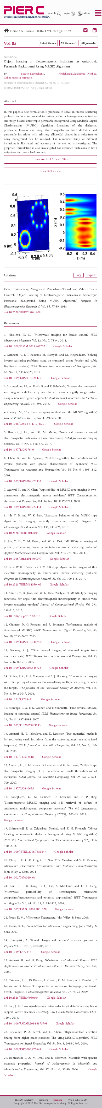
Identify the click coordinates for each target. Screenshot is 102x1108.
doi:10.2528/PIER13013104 (21, 533)
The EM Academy (24, 1100)
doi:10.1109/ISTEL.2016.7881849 (25, 852)
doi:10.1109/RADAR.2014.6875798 (25, 1024)
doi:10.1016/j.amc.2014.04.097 (23, 559)
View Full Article (51, 171)
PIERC (40, 31)
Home (14, 31)
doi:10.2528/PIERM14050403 (22, 585)
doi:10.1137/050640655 (19, 789)
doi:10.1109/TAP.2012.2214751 (23, 378)
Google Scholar (44, 88)
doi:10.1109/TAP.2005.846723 (22, 668)
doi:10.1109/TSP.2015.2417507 (23, 642)
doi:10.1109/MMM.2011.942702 (24, 346)
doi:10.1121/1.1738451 (18, 699)
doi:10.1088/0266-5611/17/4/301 (25, 424)
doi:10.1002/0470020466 (19, 878)
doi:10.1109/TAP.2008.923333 (22, 481)
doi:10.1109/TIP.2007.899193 (22, 725)
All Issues (26, 31)
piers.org (43, 1100)
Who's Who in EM (77, 1100)
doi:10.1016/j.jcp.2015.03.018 (22, 616)
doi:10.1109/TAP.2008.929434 (22, 507)
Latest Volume (48, 43)
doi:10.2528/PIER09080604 (21, 998)
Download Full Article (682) (50, 159)
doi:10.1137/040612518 (19, 757)
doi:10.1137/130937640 (19, 450)
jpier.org (57, 1100)
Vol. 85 (51, 31)
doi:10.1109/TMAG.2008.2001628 (25, 909)
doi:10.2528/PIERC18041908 (19, 88)
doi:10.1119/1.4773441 (18, 952)
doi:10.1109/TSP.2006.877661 (22, 1049)
